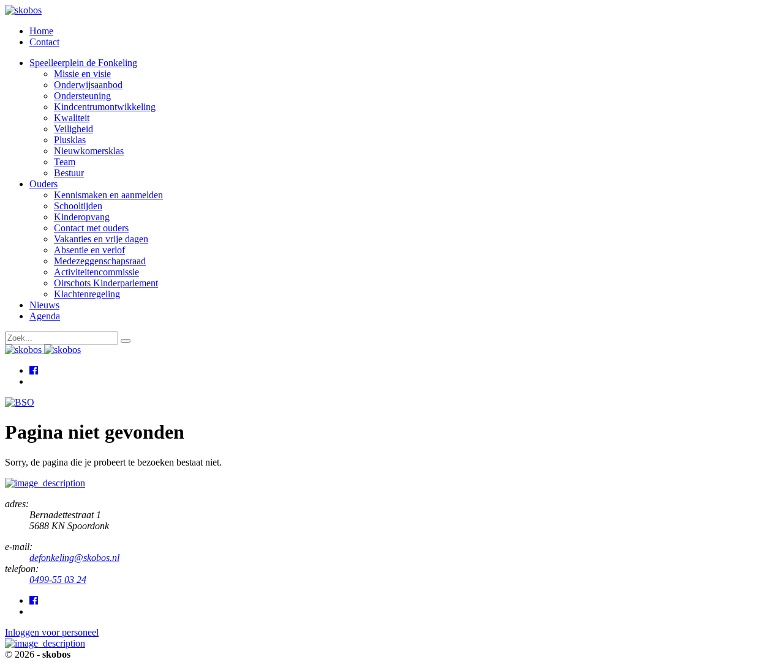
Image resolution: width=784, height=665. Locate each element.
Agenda (44, 316)
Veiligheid (73, 129)
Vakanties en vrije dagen (101, 239)
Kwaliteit (71, 118)
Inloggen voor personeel (52, 632)
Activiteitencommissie (96, 272)
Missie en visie (82, 74)
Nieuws (44, 305)
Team (64, 162)
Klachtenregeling (87, 294)
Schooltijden (78, 206)
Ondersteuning (82, 96)
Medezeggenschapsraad (100, 261)
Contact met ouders (91, 228)
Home (41, 31)
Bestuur (69, 173)
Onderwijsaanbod (88, 85)
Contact (44, 42)
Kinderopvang (82, 217)
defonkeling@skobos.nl (74, 557)
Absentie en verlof (89, 250)
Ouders (43, 184)
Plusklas (70, 140)
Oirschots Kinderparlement (106, 283)
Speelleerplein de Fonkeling (83, 63)
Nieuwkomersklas (89, 151)
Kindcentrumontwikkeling (105, 107)
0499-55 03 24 (57, 579)
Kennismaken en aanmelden (108, 195)
